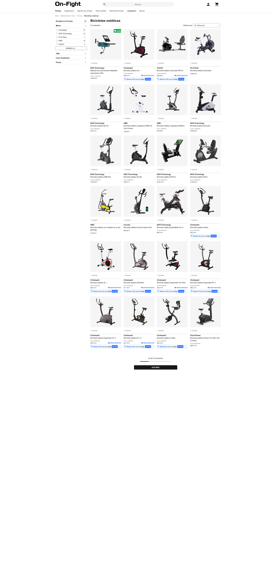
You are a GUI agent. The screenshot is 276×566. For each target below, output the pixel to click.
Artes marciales (101, 11)
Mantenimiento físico (117, 11)
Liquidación (131, 11)
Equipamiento (69, 11)
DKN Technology (97, 68)
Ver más (156, 367)
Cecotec (127, 225)
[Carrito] (217, 4)
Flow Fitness (195, 335)
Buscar (138, 4)
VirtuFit (160, 68)
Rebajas (58, 11)
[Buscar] (104, 4)
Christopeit (128, 68)
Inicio (57, 16)
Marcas (142, 11)
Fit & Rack (194, 68)
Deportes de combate (84, 11)
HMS (126, 123)
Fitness (79, 16)
